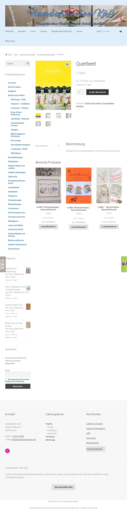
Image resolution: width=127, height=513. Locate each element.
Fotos (33, 31)
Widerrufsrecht (92, 443)
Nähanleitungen (14, 204)
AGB (88, 433)
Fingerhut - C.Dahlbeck (20, 104)
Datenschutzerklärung (95, 428)
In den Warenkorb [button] (48, 227)
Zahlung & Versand (94, 423)
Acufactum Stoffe (15, 229)
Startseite (9, 31)
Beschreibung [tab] (41, 146)
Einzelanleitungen (15, 157)
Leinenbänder (13, 187)
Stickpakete (13, 162)
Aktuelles (22, 31)
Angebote (12, 91)
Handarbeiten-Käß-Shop (61, 31)
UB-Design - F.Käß (18, 100)
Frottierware (13, 208)
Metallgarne (13, 221)
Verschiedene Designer (46, 54)
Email (7, 371)
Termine (43, 31)
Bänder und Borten (16, 240)
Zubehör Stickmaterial (17, 245)
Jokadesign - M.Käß (19, 149)
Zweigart (14, 130)
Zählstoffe (12, 177)
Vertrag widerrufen (94, 449)
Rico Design (16, 141)
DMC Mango (16, 153)
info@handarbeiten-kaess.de (23, 439)
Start (10, 54)
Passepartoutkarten (16, 217)
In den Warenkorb (97, 92)
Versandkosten (99, 81)
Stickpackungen (14, 200)
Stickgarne (12, 196)
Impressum (91, 438)
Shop (16, 54)
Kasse (79, 31)
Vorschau (12, 83)
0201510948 (18, 436)
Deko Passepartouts (16, 213)
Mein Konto (10, 41)
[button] (67, 64)
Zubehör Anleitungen (16, 172)
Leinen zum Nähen (15, 225)
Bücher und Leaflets (27, 54)
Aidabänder (13, 192)
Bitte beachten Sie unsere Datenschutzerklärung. (17, 380)
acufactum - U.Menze (19, 108)
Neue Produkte (14, 87)
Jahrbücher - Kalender (20, 119)
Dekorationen (13, 249)
